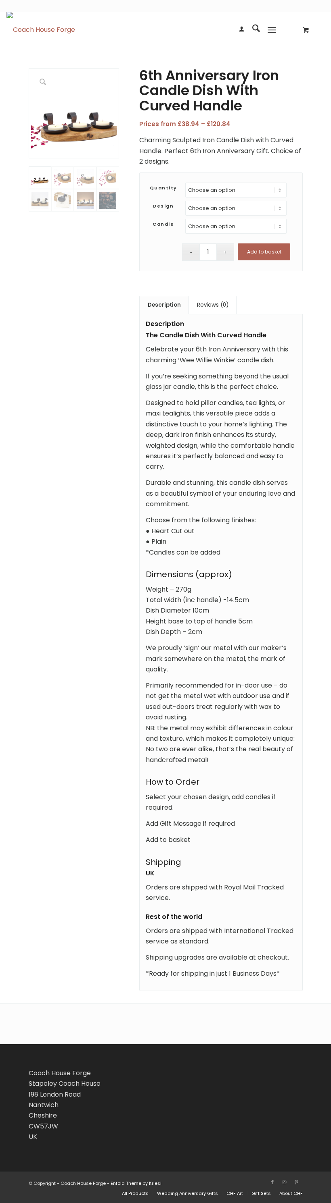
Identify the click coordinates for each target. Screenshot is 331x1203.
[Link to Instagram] (285, 1182)
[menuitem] (237, 30)
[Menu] (272, 30)
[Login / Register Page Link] (237, 30)
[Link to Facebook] (272, 1182)
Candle (163, 224)
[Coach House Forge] (40, 30)
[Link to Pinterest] (297, 1182)
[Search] (252, 30)
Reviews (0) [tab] (212, 305)
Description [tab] (164, 305)
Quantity (163, 188)
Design (163, 206)
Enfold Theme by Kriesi (136, 1183)
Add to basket (264, 251)
